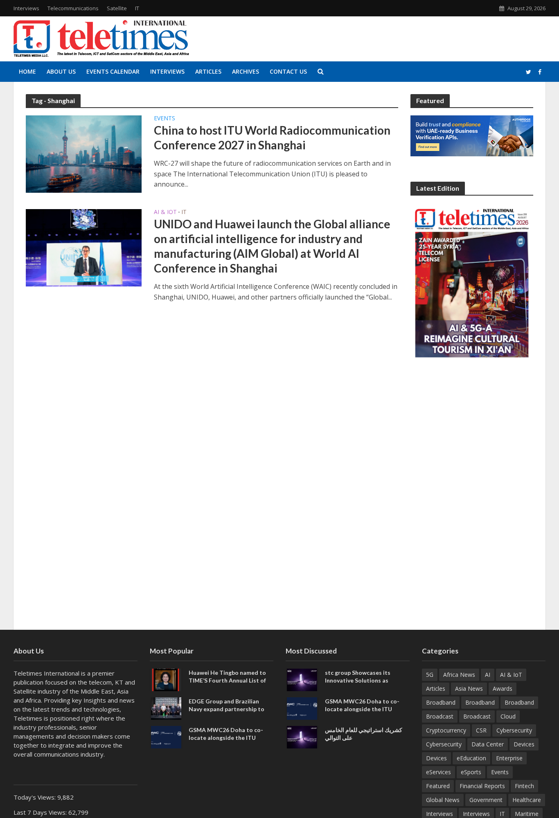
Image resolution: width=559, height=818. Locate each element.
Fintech (524, 786)
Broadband (440, 702)
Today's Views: (35, 797)
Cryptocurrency (446, 730)
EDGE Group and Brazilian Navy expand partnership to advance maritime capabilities (229, 709)
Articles (208, 71)
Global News (443, 800)
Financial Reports (482, 786)
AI (487, 674)
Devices (524, 744)
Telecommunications (73, 8)
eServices (438, 772)
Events (164, 118)
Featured (438, 786)
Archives (245, 71)
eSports (471, 772)
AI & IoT (165, 212)
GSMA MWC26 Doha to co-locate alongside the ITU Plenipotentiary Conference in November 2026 (229, 741)
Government (486, 800)
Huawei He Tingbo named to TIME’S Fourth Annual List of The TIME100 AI (227, 680)
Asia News (469, 688)
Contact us (288, 71)
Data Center (487, 744)
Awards (502, 688)
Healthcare (526, 800)
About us (61, 71)
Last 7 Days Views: (41, 812)
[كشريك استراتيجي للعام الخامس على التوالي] (302, 736)
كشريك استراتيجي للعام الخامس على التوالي (363, 733)
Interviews (26, 8)
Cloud (508, 716)
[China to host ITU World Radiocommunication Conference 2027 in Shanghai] (84, 153)
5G (429, 674)
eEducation (471, 758)
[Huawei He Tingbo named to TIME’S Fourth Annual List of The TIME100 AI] (166, 679)
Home (27, 71)
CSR (481, 730)
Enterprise (509, 758)
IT (137, 8)
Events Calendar (113, 71)
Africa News (459, 674)
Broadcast (439, 716)
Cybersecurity (514, 730)
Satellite (117, 8)
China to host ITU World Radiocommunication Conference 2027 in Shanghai (272, 137)
